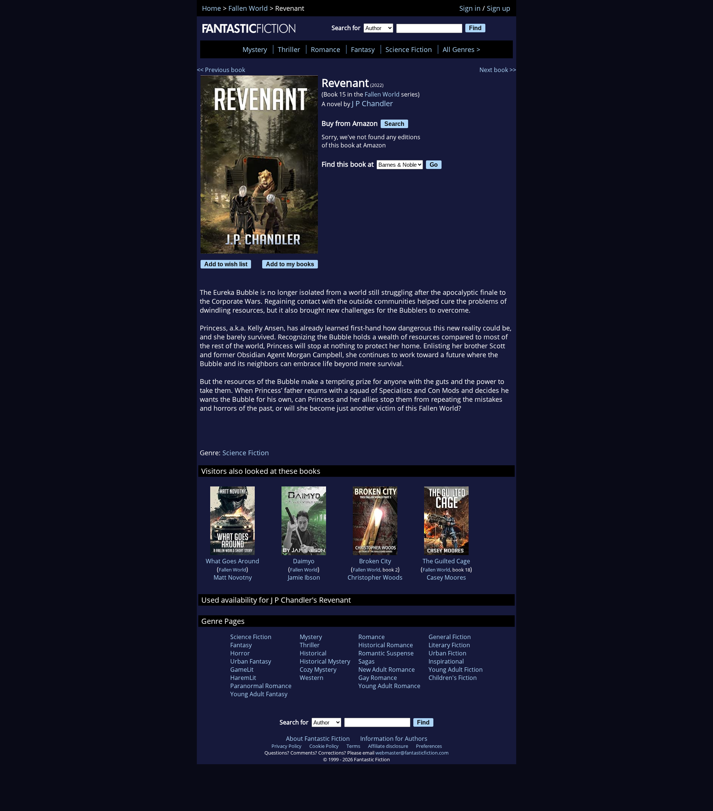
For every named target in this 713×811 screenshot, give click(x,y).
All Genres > (463, 49)
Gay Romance (377, 678)
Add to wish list (225, 264)
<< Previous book (221, 70)
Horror (240, 653)
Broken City (375, 561)
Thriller (289, 49)
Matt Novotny (233, 577)
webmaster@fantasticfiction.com (412, 752)
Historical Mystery (325, 661)
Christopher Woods (375, 577)
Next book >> (497, 70)
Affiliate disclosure (388, 746)
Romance (325, 49)
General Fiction (450, 637)
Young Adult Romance (389, 686)
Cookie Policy (324, 746)
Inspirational (446, 661)
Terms (353, 746)
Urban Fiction (447, 653)
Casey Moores (446, 577)
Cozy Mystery (318, 669)
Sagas (366, 661)
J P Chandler (372, 103)
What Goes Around (232, 561)
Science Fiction (408, 49)
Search (394, 123)
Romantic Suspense (386, 653)
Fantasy (363, 49)
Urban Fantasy (250, 661)
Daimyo (304, 561)
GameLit (242, 669)
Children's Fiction (453, 678)
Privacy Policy (286, 746)
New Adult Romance (386, 669)
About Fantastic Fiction (318, 739)
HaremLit (243, 678)
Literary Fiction (449, 645)
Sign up (498, 8)
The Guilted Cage (446, 561)
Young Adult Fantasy (258, 694)
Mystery (254, 49)
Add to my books (290, 264)
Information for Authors (393, 739)
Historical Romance (385, 645)
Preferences (429, 746)
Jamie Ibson (304, 577)
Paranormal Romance (261, 686)
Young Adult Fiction (456, 669)
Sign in (470, 8)
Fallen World (382, 94)
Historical (313, 653)
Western (311, 678)
